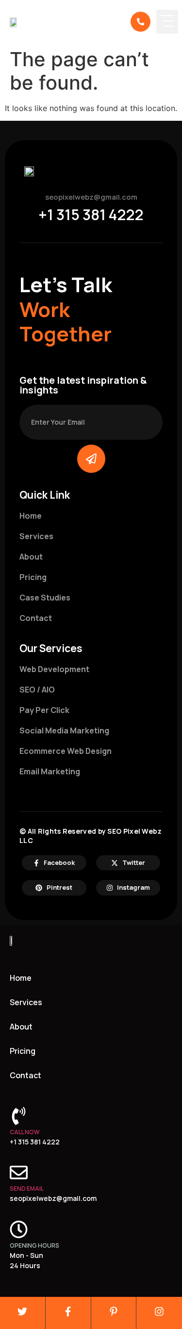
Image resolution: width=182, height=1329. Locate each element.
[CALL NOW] (19, 1116)
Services (26, 1002)
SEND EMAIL (27, 1188)
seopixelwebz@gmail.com (91, 197)
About (21, 1026)
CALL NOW (25, 1132)
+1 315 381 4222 (91, 215)
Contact (25, 1075)
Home (21, 978)
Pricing (22, 1051)
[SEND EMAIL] (19, 1172)
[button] (167, 22)
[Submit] (91, 459)
